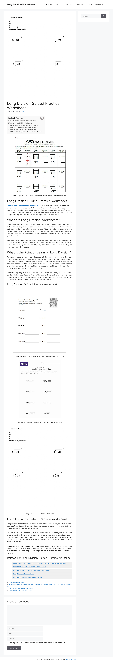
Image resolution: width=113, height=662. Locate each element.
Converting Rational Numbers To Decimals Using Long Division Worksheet (39, 563)
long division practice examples (42, 584)
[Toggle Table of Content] (41, 118)
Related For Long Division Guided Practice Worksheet (27, 132)
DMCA (90, 4)
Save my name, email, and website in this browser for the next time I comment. (37, 643)
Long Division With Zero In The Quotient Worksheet (31, 570)
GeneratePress (71, 659)
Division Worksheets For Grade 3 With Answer (29, 567)
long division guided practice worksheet (21, 584)
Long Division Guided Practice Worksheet (22, 121)
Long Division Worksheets (21, 4)
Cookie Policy (80, 4)
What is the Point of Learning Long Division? (24, 125)
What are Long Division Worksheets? (21, 123)
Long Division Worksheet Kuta (23, 574)
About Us (49, 4)
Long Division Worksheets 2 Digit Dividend (28, 577)
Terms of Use (68, 4)
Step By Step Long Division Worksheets (21, 588)
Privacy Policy (99, 4)
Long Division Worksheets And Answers (21, 590)
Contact (58, 4)
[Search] (103, 16)
